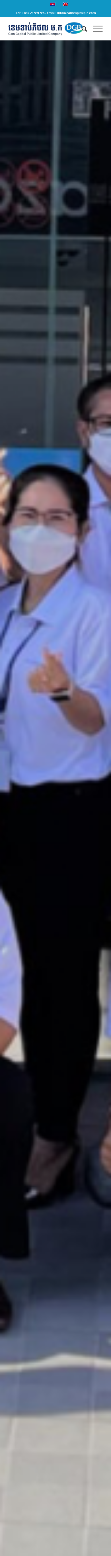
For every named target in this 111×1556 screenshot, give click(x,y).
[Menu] (95, 28)
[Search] (81, 28)
